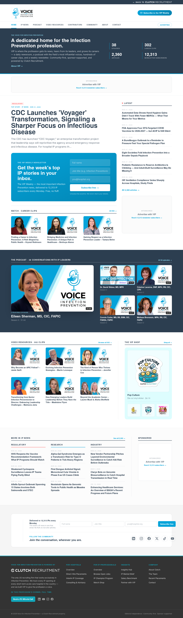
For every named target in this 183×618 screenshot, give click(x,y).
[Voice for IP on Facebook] (149, 538)
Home (13, 24)
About (105, 24)
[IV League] (148, 410)
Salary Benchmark (129, 578)
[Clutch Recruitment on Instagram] (47, 599)
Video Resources (55, 24)
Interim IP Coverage (75, 578)
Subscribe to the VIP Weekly (156, 13)
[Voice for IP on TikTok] (164, 538)
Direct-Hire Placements (76, 574)
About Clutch (154, 570)
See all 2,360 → (119, 438)
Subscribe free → (90, 187)
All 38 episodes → (165, 260)
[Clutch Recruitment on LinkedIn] (39, 599)
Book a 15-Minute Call (23, 599)
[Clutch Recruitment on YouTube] (43, 599)
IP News (25, 24)
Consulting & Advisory (75, 582)
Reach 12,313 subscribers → (155, 465)
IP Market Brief (127, 574)
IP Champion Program (103, 578)
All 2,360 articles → (130, 190)
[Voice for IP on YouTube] (172, 538)
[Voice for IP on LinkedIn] (133, 538)
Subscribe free (166, 524)
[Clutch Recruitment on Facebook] (52, 599)
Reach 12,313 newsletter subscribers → (91, 88)
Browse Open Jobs (102, 574)
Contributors (75, 24)
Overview (70, 570)
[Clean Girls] (162, 410)
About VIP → (17, 66)
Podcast (37, 24)
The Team (153, 574)
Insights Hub (126, 570)
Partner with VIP (128, 582)
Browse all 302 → (105, 342)
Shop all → (168, 342)
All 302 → (113, 211)
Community (92, 24)
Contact (116, 24)
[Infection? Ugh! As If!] (133, 410)
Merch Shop (99, 582)
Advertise (165, 25)
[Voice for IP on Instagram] (141, 538)
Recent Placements (157, 578)
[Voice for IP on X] (157, 538)
